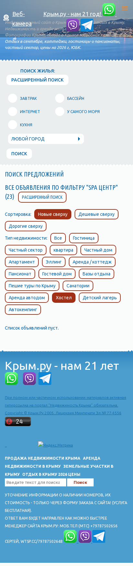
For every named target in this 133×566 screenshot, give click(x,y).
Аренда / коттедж (92, 261)
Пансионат (20, 273)
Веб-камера (22, 19)
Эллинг (54, 261)
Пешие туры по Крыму (32, 285)
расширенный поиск (37, 79)
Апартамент (22, 261)
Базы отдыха (96, 273)
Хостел (64, 297)
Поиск (19, 153)
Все (58, 238)
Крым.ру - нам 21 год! (72, 14)
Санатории (77, 285)
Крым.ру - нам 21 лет (62, 365)
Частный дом (98, 250)
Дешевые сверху (96, 214)
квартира (63, 250)
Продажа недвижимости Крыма (42, 458)
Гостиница (84, 238)
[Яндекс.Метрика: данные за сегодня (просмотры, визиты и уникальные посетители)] (55, 445)
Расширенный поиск (42, 197)
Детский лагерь (100, 297)
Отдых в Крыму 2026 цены (51, 474)
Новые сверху (52, 214)
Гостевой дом (57, 273)
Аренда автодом (27, 297)
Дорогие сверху (26, 226)
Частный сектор (26, 250)
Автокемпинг (23, 309)
